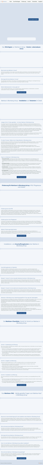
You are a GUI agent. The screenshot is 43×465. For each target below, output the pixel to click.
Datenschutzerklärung (8, 463)
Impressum (2, 463)
